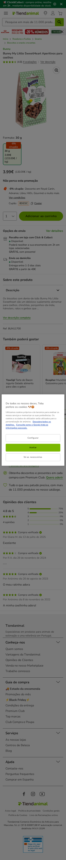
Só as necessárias (33, 457)
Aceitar (33, 447)
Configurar (33, 437)
